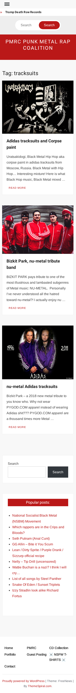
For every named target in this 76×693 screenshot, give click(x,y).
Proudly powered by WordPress (23, 681)
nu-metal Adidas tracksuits (32, 387)
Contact (9, 666)
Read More (17, 187)
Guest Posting (36, 654)
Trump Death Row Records (23, 12)
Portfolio (10, 654)
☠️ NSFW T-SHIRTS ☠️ (58, 657)
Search (13, 463)
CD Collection (58, 648)
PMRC (31, 648)
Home (8, 648)
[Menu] (6, 4)
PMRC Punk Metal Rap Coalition (37, 45)
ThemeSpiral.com (40, 686)
